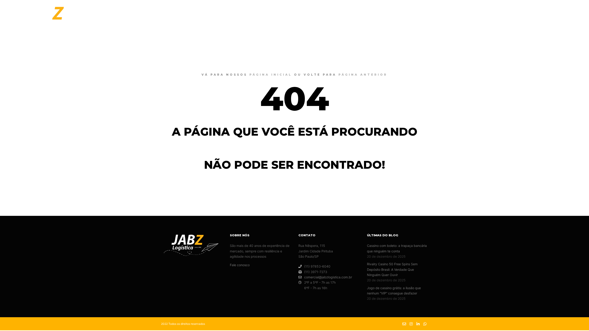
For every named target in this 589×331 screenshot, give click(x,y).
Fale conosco (240, 265)
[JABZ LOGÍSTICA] (48, 19)
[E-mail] (556, 19)
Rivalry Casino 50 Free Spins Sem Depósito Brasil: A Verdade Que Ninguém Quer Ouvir (392, 269)
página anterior (362, 74)
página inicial (270, 74)
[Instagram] (563, 19)
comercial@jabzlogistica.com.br (328, 277)
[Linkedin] (570, 19)
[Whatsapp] (577, 19)
